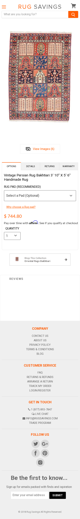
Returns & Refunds (40, 377)
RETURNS (50, 166)
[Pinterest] (44, 453)
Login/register (40, 390)
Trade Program (40, 423)
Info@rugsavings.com (42, 418)
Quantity (12, 228)
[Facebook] (35, 453)
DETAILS (30, 166)
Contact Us (40, 336)
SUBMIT (57, 495)
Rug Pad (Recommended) (22, 186)
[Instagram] (40, 462)
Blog (40, 353)
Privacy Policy (40, 344)
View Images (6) (43, 149)
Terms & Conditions (40, 349)
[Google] (44, 443)
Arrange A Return (40, 381)
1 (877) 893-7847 (41, 409)
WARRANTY (69, 166)
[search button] (73, 14)
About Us (40, 340)
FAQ (40, 372)
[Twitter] (35, 443)
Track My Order (40, 386)
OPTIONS (11, 166)
